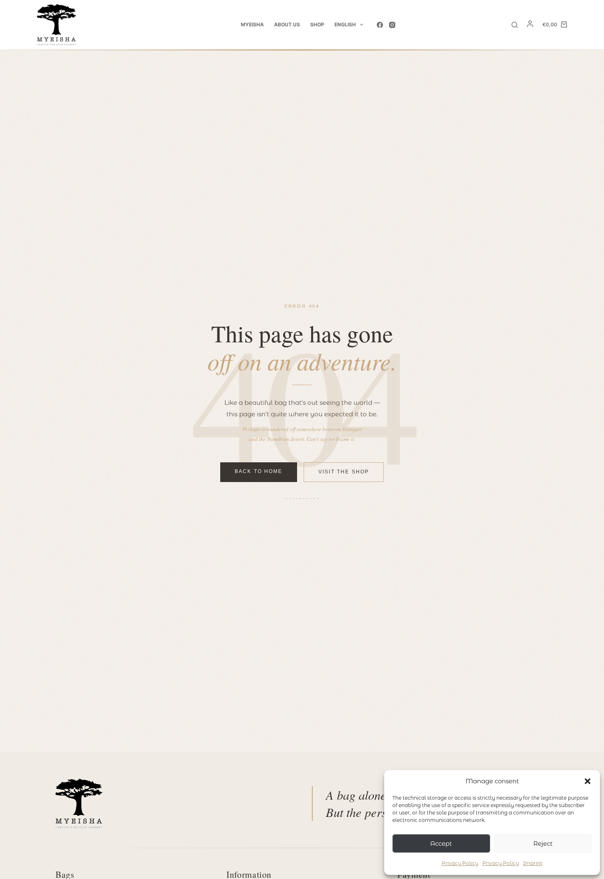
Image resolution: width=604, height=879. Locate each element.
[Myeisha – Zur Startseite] (78, 803)
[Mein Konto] (530, 26)
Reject (543, 843)
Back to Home (259, 472)
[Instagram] (392, 25)
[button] (587, 781)
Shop (317, 24)
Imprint (532, 863)
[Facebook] (380, 25)
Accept (441, 843)
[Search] (515, 25)
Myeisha (252, 24)
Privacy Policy (460, 863)
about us (287, 24)
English (345, 24)
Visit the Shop (343, 472)
